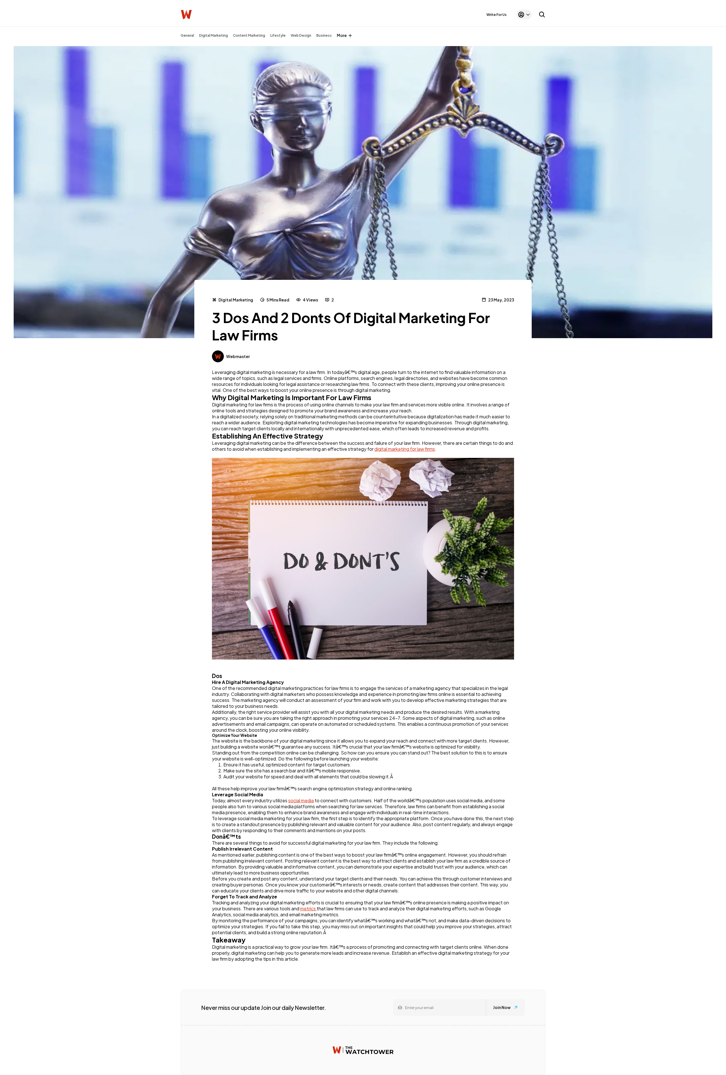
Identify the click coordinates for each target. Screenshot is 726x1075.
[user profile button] (524, 14)
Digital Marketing (213, 35)
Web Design (301, 35)
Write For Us (496, 15)
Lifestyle (278, 35)
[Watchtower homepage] (363, 1050)
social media (301, 800)
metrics (308, 908)
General (187, 35)
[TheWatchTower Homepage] (186, 15)
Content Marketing (249, 35)
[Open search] (542, 14)
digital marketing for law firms (404, 449)
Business (324, 35)
